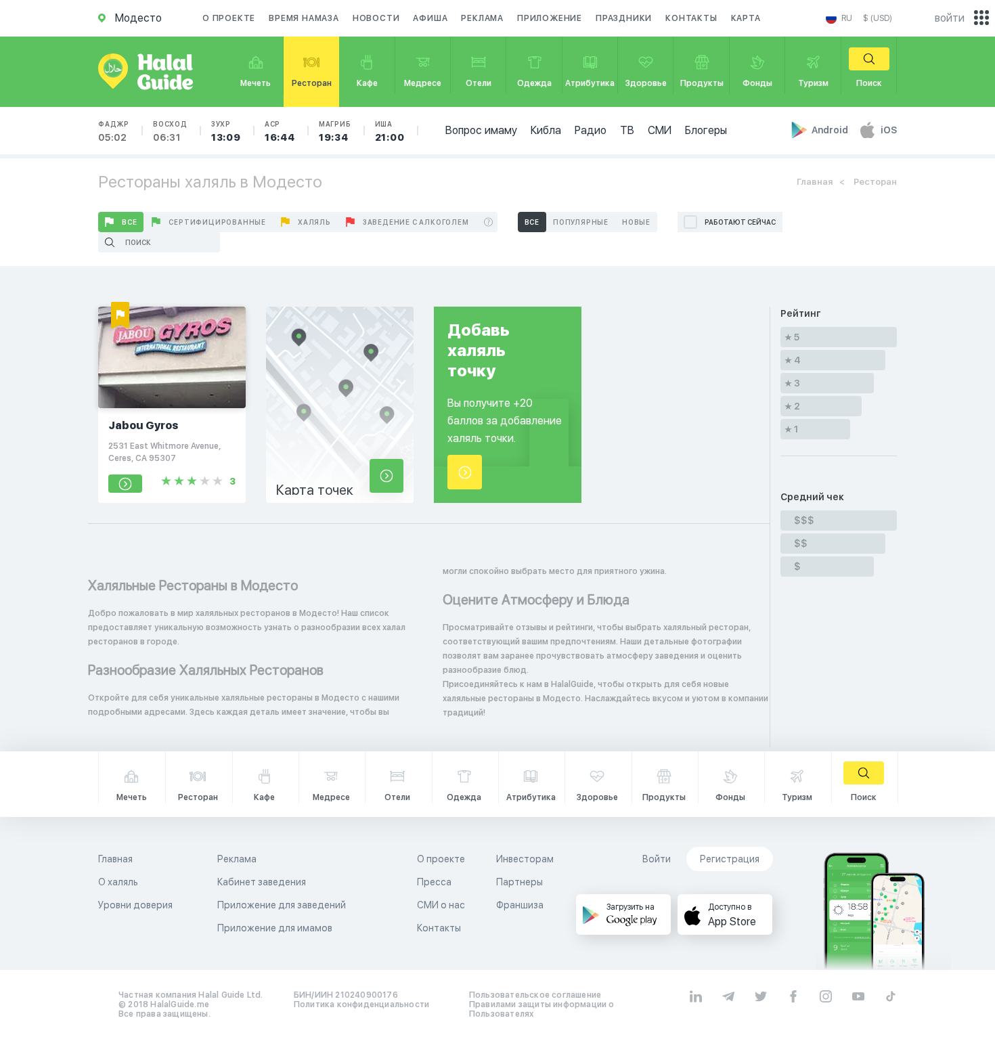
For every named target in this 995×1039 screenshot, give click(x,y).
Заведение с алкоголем (416, 222)
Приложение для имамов (274, 928)
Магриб (335, 131)
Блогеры (706, 130)
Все (129, 222)
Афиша (430, 18)
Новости (376, 18)
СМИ (659, 130)
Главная (815, 182)
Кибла (546, 130)
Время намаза (304, 18)
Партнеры (519, 882)
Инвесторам (525, 859)
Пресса (434, 882)
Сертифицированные (217, 222)
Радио (590, 130)
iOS (889, 130)
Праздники (624, 18)
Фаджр (113, 131)
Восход (170, 131)
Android (831, 130)
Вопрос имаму (481, 130)
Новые (636, 222)
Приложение (549, 18)
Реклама (482, 18)
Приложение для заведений (281, 905)
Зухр (226, 131)
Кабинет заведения (261, 882)
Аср (280, 131)
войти (950, 18)
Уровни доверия (135, 905)
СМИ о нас (441, 905)
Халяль (314, 222)
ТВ (627, 130)
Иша (390, 131)
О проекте (228, 18)
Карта (746, 18)
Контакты (691, 18)
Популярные (581, 222)
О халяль (118, 882)
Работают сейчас (740, 222)
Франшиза (520, 905)
